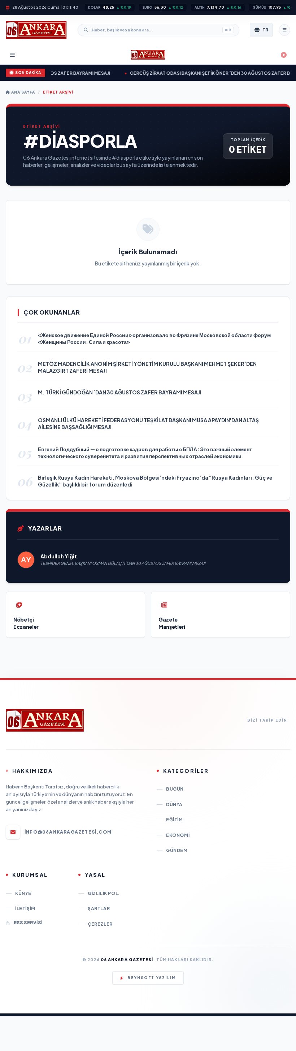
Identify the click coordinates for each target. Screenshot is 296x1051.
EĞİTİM (174, 819)
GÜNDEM (177, 850)
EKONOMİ (178, 835)
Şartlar (99, 908)
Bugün (175, 789)
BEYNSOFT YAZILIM (151, 978)
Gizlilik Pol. (104, 893)
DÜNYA (174, 804)
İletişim (25, 908)
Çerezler (100, 924)
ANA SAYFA (22, 92)
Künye (23, 893)
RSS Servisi (28, 922)
